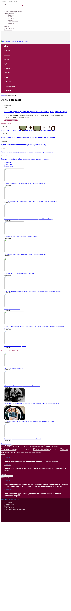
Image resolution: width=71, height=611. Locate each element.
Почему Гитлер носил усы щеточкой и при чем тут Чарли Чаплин (25, 183)
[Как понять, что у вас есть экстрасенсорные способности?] (14, 437)
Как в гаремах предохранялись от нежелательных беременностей (27, 152)
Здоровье (7, 72)
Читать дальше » (11, 120)
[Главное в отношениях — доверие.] (14, 344)
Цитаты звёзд (27, 452)
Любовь (7, 55)
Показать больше (6, 444)
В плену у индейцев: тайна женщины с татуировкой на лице (25, 159)
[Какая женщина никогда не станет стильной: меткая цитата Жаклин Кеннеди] (14, 217)
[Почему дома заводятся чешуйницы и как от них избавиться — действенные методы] (14, 199)
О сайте (6, 506)
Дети (6, 77)
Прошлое (52, 449)
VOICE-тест (12, 446)
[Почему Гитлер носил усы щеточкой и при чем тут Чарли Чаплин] (14, 182)
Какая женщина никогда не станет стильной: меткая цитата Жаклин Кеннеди (28, 219)
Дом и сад (7, 81)
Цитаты (21, 452)
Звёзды (6, 59)
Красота (7, 50)
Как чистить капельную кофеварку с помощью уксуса (21, 236)
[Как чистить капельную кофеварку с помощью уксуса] (14, 235)
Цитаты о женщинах (36, 452)
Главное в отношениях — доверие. (15, 346)
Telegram (3, 446)
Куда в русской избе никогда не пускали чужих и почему (23, 145)
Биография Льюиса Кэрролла (13, 368)
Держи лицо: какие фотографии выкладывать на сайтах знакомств (25, 254)
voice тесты (25, 446)
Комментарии (8, 166)
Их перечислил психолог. (12, 309)
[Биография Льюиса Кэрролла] (14, 366)
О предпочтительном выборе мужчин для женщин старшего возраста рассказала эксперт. (32, 291)
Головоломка (50, 446)
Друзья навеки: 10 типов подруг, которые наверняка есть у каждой (28, 137)
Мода (6, 46)
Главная (3, 95)
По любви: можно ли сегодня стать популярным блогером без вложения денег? (29, 421)
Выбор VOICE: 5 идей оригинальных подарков (19, 273)
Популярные (8, 164)
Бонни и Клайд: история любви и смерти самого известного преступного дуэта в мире (31, 403)
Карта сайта (8, 30)
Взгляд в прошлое (37, 446)
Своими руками (9, 86)
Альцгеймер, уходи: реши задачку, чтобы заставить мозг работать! (28, 130)
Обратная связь (9, 504)
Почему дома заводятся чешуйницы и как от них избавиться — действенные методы (31, 201)
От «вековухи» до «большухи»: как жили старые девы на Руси (35, 111)
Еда (5, 64)
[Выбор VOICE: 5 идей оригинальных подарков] (14, 272)
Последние (7, 162)
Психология (8, 68)
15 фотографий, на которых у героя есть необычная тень (22, 386)
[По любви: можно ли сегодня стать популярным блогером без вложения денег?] (14, 419)
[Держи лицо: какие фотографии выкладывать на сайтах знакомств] (14, 252)
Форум (6, 26)
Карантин (7, 90)
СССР (57, 450)
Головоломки (8, 449)
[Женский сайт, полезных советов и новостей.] (16, 41)
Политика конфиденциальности (14, 509)
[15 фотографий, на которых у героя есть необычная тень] (14, 384)
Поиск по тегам (9, 28)
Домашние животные (21, 449)
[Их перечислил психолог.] (14, 307)
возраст (43, 452)
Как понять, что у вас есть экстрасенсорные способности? (22, 439)
